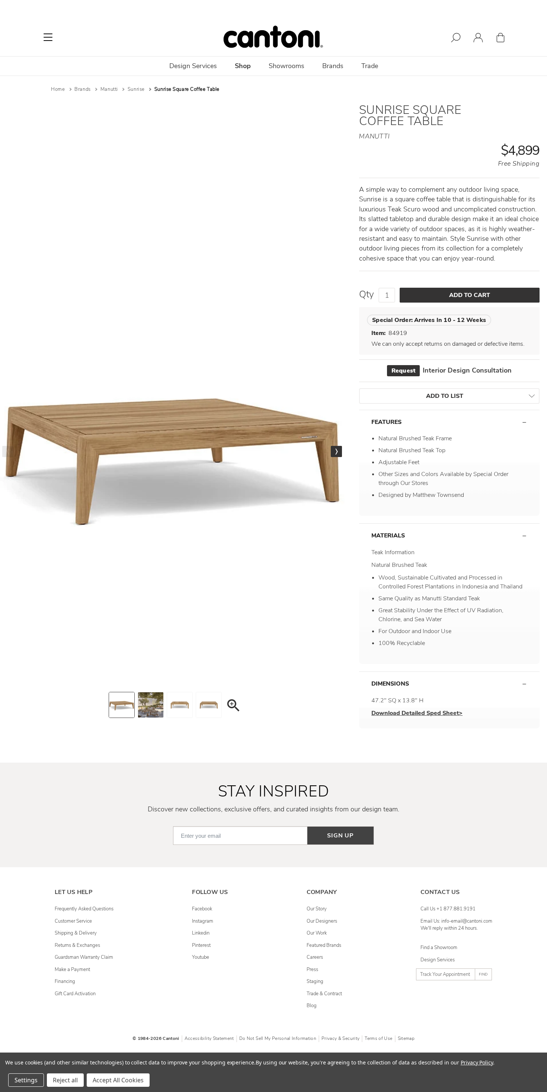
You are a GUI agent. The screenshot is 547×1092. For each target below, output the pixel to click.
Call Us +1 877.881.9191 (448, 909)
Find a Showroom (438, 947)
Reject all (65, 1080)
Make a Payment (72, 969)
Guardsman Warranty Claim (84, 957)
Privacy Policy (477, 1062)
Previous (7, 451)
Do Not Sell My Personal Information (277, 1038)
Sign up (340, 835)
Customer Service (73, 921)
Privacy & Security (340, 1038)
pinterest (201, 945)
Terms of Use (378, 1038)
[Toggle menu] (48, 37)
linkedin (200, 933)
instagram (202, 921)
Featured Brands (324, 945)
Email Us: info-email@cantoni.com (456, 921)
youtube (200, 957)
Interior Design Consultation (451, 370)
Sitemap (406, 1038)
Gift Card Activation (75, 993)
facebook (202, 909)
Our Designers (322, 921)
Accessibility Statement (209, 1038)
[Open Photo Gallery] (233, 706)
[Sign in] (478, 38)
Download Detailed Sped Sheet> (417, 713)
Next (336, 451)
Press (312, 969)
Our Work (317, 933)
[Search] (456, 38)
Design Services (437, 960)
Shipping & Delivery (76, 933)
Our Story (317, 909)
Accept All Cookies (118, 1080)
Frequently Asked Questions (84, 909)
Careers (315, 957)
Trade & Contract (324, 993)
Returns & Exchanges (77, 945)
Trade (369, 65)
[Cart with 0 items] (500, 38)
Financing (65, 981)
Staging (315, 981)
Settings (26, 1080)
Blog (312, 1005)
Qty (366, 294)
